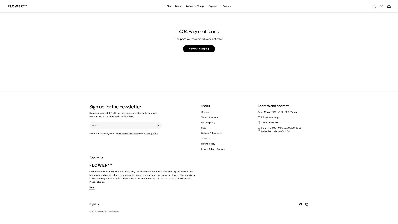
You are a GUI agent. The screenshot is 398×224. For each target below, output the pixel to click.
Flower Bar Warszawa (108, 211)
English (92, 204)
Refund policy (208, 143)
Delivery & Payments (211, 133)
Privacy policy (208, 122)
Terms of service (209, 117)
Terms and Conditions (128, 133)
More (92, 187)
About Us (206, 138)
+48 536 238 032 (270, 122)
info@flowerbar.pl (270, 117)
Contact (205, 112)
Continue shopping (199, 48)
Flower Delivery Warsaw (213, 149)
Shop (203, 127)
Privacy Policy (151, 133)
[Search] (374, 6)
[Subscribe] (158, 125)
